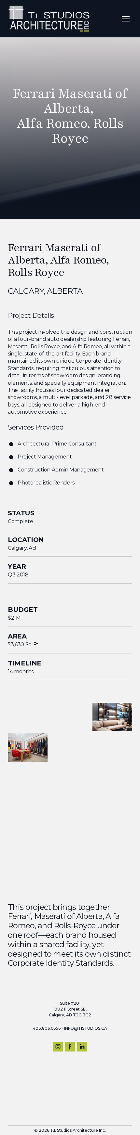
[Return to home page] (49, 18)
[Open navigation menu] (125, 18)
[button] (58, 1046)
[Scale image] (28, 717)
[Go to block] (70, 171)
